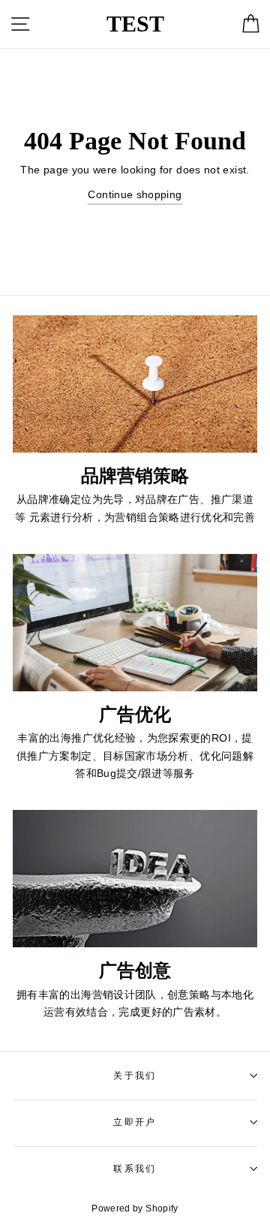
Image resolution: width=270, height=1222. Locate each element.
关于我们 (134, 1075)
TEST (135, 23)
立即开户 (134, 1122)
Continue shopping (135, 194)
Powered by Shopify (135, 1208)
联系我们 (134, 1168)
